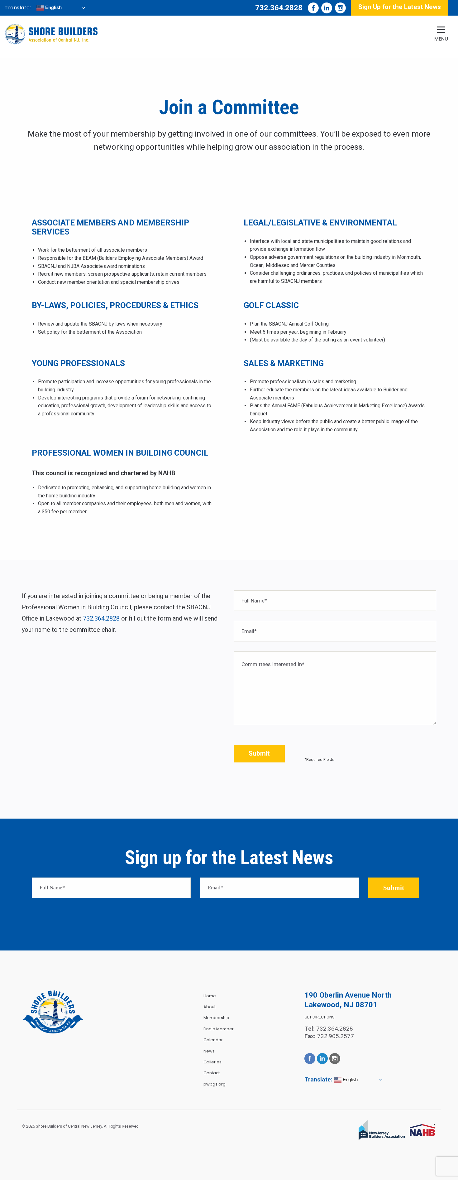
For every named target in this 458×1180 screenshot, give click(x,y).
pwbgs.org (214, 1084)
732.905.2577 (335, 1036)
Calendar (213, 1040)
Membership (216, 1018)
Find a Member (218, 1029)
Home (209, 996)
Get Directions (319, 1017)
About (209, 1007)
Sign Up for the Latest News (399, 7)
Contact (211, 1073)
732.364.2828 (279, 7)
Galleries (212, 1062)
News (209, 1051)
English (53, 7)
